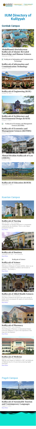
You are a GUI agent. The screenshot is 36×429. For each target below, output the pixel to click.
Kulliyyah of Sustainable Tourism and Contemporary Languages (17, 403)
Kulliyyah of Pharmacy (12, 325)
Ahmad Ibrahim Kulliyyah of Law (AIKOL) (17, 156)
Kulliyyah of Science (11, 262)
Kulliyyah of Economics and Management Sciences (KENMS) (16, 129)
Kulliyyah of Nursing (11, 221)
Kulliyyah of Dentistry (12, 252)
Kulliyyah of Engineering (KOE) (16, 91)
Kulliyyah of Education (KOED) (16, 183)
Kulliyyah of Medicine (12, 357)
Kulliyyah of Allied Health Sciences (17, 294)
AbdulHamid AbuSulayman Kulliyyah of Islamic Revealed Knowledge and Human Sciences (16, 51)
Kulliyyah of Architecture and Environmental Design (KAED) (16, 117)
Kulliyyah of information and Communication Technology (15, 65)
